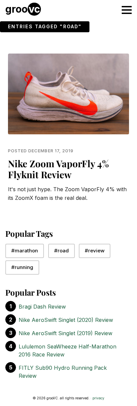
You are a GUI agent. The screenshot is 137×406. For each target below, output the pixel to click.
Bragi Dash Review (42, 306)
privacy (98, 398)
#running (22, 267)
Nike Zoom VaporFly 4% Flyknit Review (58, 169)
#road (61, 250)
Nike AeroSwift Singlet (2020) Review (66, 320)
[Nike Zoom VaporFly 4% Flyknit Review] (68, 94)
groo (22, 9)
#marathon (24, 250)
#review (94, 250)
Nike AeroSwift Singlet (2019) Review (65, 333)
